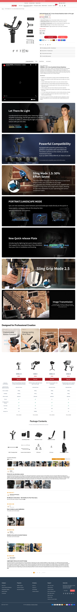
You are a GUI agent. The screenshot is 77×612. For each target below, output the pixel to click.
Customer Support (35, 591)
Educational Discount (20, 589)
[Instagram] (65, 593)
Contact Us (34, 587)
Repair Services (50, 595)
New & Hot (3, 585)
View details (18, 414)
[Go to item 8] (49, 463)
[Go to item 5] (32, 463)
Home (3, 8)
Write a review (58, 459)
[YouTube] (69, 593)
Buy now (19, 379)
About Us (34, 585)
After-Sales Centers (51, 593)
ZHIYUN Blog (34, 589)
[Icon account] (62, 5)
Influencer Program (20, 587)
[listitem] (29, 61)
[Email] (71, 593)
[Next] (75, 340)
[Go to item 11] (66, 463)
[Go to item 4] (27, 463)
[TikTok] (67, 593)
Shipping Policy (50, 587)
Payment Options (50, 589)
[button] (62, 3)
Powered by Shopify (34, 604)
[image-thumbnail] (13, 50)
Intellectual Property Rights (52, 599)
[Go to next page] (45, 572)
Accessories (4, 593)
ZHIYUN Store (28, 604)
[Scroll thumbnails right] (69, 464)
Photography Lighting (5, 589)
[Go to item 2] (15, 463)
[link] (43, 45)
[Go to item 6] (38, 463)
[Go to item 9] (55, 463)
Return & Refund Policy (51, 591)
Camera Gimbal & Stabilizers (6, 587)
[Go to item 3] (21, 463)
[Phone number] (73, 593)
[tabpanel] (38, 82)
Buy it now (62, 37)
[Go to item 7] (44, 463)
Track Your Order (50, 585)
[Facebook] (63, 593)
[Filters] (66, 459)
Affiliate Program (20, 585)
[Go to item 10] (61, 463)
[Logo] (14, 5)
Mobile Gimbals (4, 591)
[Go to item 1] (10, 463)
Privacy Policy (50, 597)
